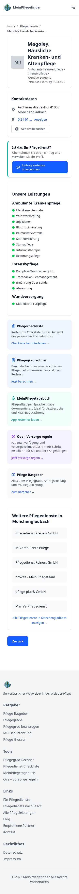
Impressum (12, 859)
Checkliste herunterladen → (30, 343)
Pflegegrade (12, 720)
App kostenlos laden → (27, 420)
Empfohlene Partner (18, 825)
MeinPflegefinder (27, 7)
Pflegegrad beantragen (21, 726)
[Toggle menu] (73, 7)
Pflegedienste (28, 26)
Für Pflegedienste (16, 799)
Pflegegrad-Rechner (18, 760)
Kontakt (9, 832)
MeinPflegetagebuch (19, 773)
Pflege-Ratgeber (15, 713)
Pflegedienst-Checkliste (21, 766)
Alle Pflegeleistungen (19, 812)
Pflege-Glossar (14, 739)
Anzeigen (40, 119)
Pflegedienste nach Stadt (22, 806)
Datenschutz (13, 852)
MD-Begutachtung (17, 733)
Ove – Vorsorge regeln (20, 779)
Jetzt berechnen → (23, 381)
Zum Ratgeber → (22, 492)
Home (11, 26)
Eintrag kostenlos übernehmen (33, 167)
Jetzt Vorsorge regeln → (27, 458)
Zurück (17, 641)
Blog (6, 819)
